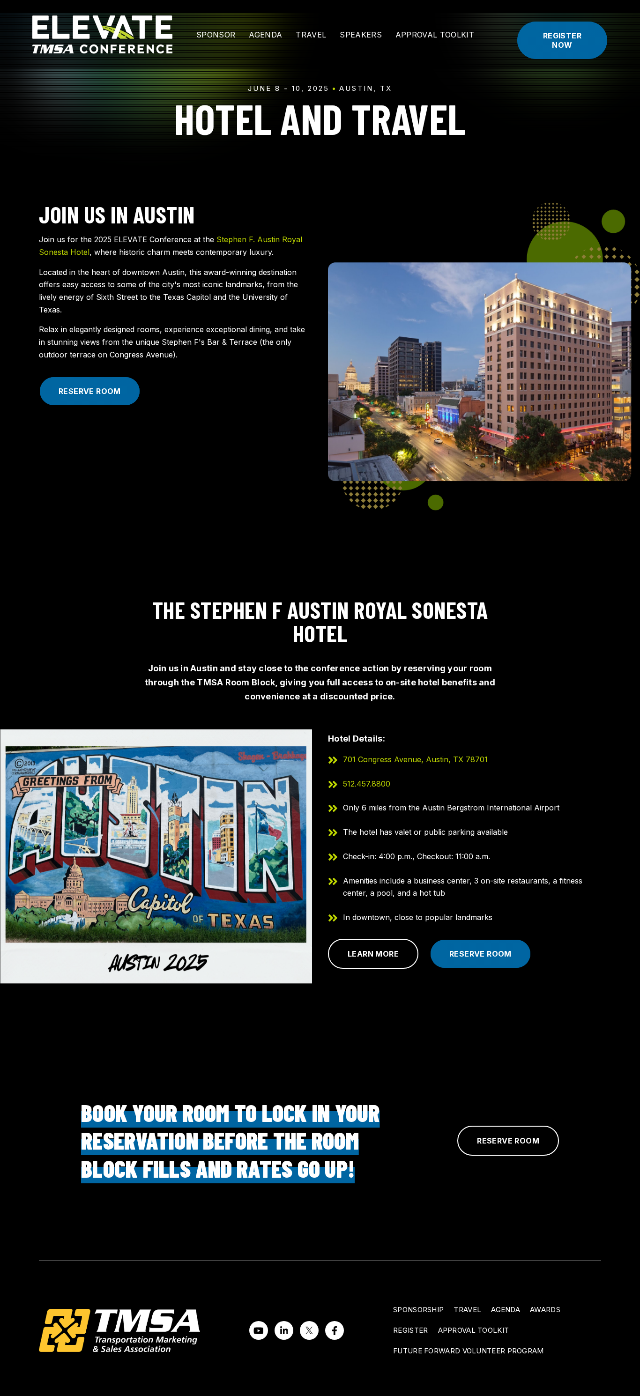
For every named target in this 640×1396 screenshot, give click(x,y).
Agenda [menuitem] (505, 1309)
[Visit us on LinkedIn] (284, 1330)
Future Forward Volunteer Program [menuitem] (468, 1350)
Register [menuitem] (410, 1330)
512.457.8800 (366, 783)
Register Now (562, 40)
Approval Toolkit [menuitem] (473, 1330)
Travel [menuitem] (467, 1309)
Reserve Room (90, 391)
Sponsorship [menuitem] (418, 1309)
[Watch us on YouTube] (258, 1330)
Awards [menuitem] (545, 1309)
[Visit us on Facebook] (334, 1330)
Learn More (373, 953)
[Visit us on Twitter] (309, 1330)
